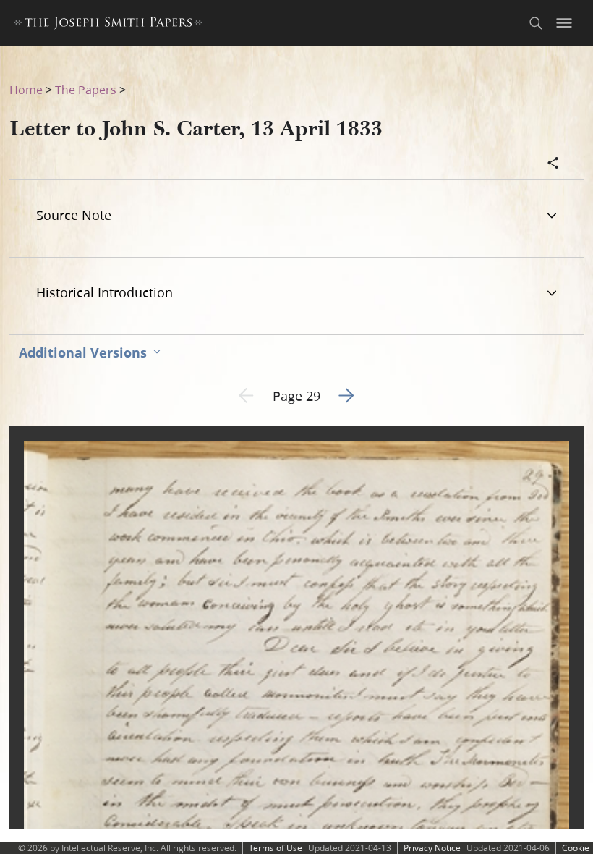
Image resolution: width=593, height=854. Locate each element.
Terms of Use (275, 848)
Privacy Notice (432, 848)
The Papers (85, 89)
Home (26, 89)
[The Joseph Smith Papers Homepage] (108, 25)
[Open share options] (553, 164)
